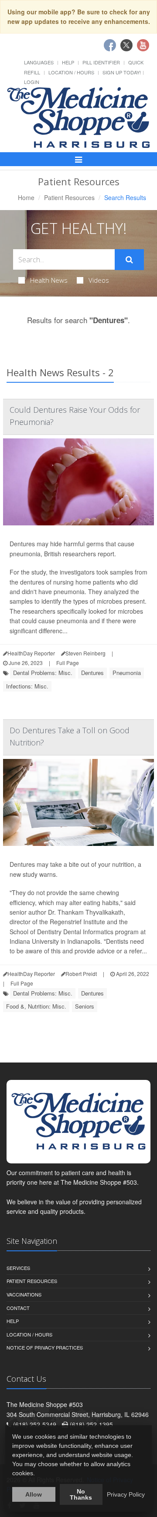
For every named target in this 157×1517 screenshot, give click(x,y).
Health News (49, 280)
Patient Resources (69, 197)
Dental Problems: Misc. (42, 672)
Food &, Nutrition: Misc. (36, 1006)
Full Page (67, 662)
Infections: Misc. (27, 686)
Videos (99, 280)
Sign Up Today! (121, 72)
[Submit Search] (129, 259)
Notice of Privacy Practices (45, 1347)
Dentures (92, 672)
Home (26, 197)
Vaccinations (24, 1294)
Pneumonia (127, 672)
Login (31, 81)
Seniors (84, 1006)
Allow (33, 1494)
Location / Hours (71, 72)
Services (18, 1267)
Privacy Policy (126, 1494)
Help (68, 62)
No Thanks (81, 1494)
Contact (18, 1307)
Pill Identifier (101, 62)
